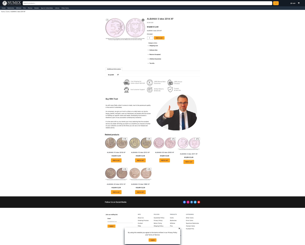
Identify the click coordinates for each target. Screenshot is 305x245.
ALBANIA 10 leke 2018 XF (116, 152)
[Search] (276, 3)
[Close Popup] (179, 228)
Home (3, 11)
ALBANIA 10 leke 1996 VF (140, 184)
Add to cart (159, 38)
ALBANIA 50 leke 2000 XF (164, 152)
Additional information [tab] (114, 69)
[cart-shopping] (299, 3)
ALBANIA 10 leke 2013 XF (140, 152)
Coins (7, 11)
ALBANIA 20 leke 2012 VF (116, 184)
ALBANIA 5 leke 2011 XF (189, 154)
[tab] (173, 46)
